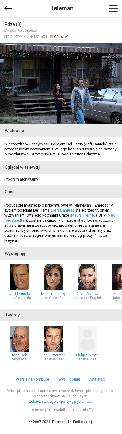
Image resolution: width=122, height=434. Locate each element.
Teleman (61, 8)
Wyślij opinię (69, 379)
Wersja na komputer (33, 379)
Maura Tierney (83, 215)
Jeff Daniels (62, 210)
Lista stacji (97, 379)
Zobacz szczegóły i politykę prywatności (61, 401)
